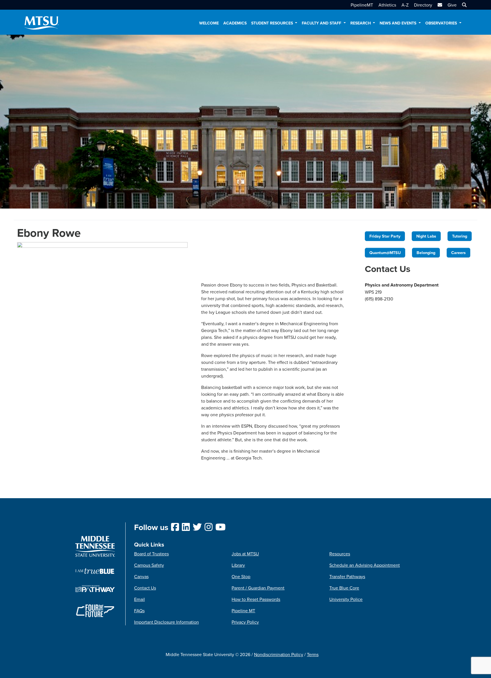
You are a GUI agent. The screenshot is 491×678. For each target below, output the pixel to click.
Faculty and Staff (322, 23)
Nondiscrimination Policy (278, 654)
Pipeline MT (243, 610)
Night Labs (426, 236)
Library (238, 565)
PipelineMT (362, 5)
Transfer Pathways (347, 576)
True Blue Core (344, 588)
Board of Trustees (151, 554)
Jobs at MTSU (245, 554)
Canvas (141, 576)
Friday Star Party (384, 236)
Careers (458, 252)
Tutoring (459, 236)
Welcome (209, 23)
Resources (339, 554)
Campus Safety (149, 565)
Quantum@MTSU (385, 252)
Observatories (441, 23)
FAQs (139, 610)
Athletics (387, 5)
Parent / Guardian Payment (258, 588)
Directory (423, 5)
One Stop (241, 576)
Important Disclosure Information (166, 622)
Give (452, 5)
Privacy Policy (245, 622)
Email (139, 599)
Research (361, 23)
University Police (346, 599)
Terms (313, 654)
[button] (464, 5)
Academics (235, 23)
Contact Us (145, 588)
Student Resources (272, 23)
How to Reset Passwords (256, 599)
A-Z (405, 5)
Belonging (426, 252)
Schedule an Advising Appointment (364, 565)
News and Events (398, 23)
